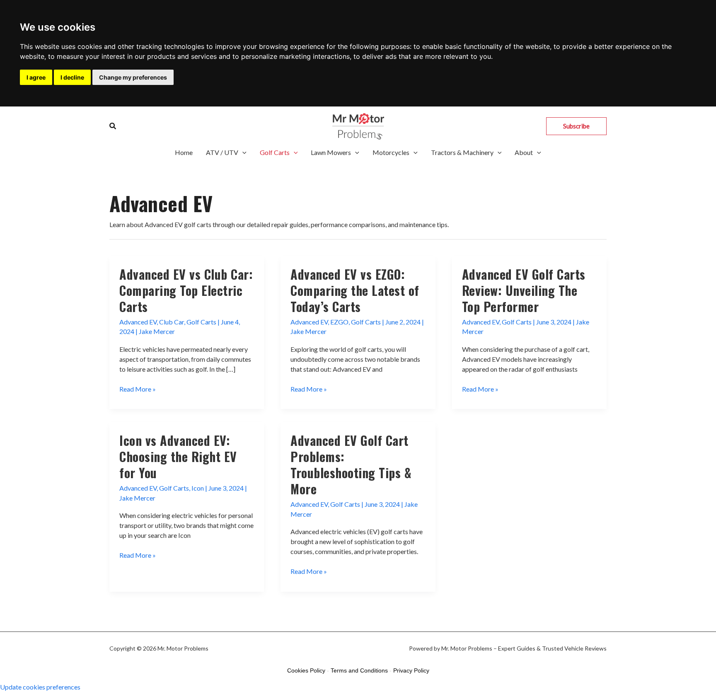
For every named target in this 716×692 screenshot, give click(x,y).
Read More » (137, 389)
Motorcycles (391, 152)
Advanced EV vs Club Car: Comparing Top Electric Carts (186, 290)
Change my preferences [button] (133, 77)
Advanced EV (138, 322)
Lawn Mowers (331, 152)
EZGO (339, 322)
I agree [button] (36, 77)
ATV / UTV (222, 152)
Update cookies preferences (40, 687)
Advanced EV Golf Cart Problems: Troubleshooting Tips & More (350, 464)
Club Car (171, 322)
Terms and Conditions (359, 670)
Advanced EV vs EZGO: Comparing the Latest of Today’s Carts (354, 290)
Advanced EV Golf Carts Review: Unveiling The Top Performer (523, 290)
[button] (113, 126)
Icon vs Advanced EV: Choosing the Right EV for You (178, 456)
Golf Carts (275, 152)
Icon (197, 488)
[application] (242, 152)
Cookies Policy (306, 670)
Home (184, 152)
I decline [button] (72, 77)
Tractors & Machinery (462, 152)
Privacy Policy (411, 670)
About (524, 152)
